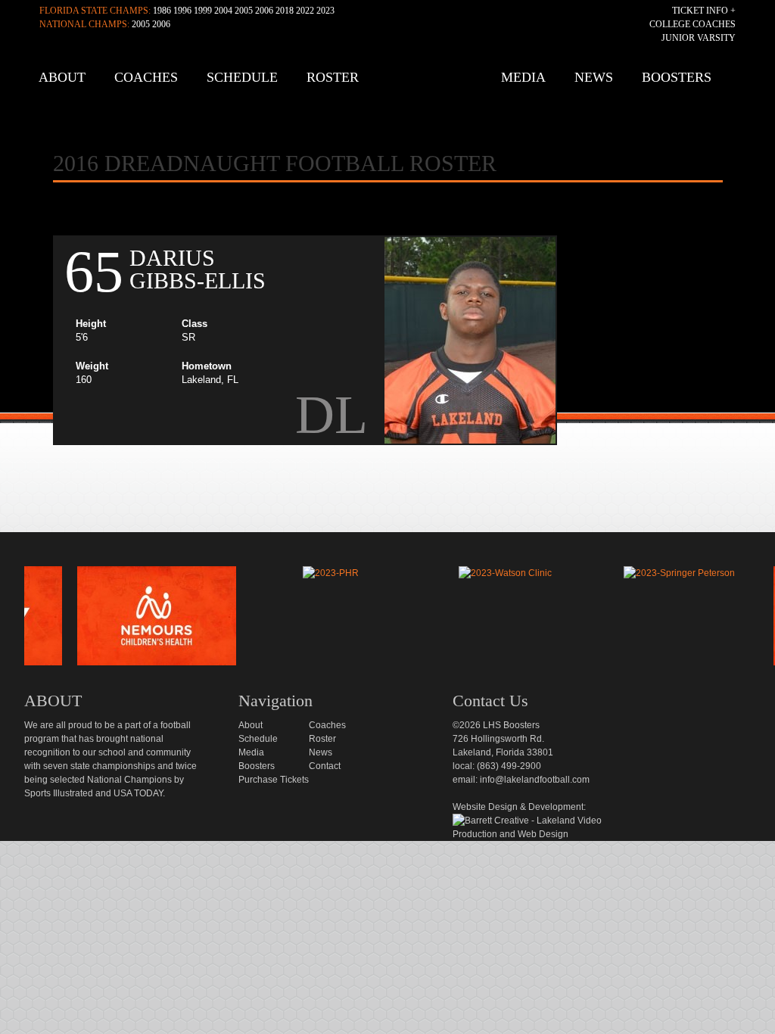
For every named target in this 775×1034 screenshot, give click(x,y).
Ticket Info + (704, 10)
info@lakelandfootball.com (535, 779)
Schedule (242, 77)
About (62, 77)
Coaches (146, 77)
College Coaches (692, 24)
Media (523, 77)
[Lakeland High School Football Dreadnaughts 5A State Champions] (398, 548)
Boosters (676, 77)
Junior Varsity (698, 38)
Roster (333, 77)
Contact (325, 766)
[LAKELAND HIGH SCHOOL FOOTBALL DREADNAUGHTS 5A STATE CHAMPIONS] (391, 82)
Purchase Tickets (273, 779)
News (593, 77)
